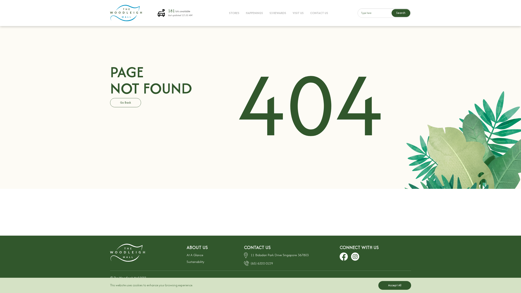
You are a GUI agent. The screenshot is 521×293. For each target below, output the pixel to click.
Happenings (254, 13)
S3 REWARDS (277, 13)
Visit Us (298, 13)
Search (400, 13)
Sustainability (195, 261)
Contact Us (319, 13)
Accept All (394, 285)
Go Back (125, 102)
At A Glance (195, 255)
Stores (234, 13)
